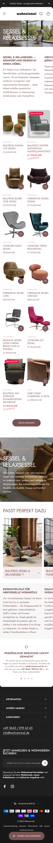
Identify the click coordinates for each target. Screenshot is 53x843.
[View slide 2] (24, 678)
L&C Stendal (8, 337)
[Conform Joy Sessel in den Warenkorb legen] (45, 328)
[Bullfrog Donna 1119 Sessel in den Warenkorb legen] (21, 133)
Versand (46, 826)
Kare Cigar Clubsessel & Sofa (38, 395)
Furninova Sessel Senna (38, 200)
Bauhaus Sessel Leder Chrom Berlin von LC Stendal (12, 345)
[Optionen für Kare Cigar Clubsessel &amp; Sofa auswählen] (45, 381)
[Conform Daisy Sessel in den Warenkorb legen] (21, 234)
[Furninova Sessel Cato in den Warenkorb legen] (21, 281)
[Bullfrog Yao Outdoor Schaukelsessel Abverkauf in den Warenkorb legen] (21, 381)
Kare (29, 390)
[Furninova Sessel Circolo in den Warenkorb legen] (45, 281)
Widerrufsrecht (33, 826)
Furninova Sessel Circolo (38, 294)
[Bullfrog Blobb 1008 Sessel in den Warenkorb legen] (21, 187)
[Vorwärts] (49, 3)
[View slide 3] (28, 678)
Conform (7, 242)
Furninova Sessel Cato (13, 294)
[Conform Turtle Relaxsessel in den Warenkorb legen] (45, 234)
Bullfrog (7, 142)
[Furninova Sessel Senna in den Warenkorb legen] (45, 187)
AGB (40, 826)
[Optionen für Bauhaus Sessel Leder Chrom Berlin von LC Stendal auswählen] (21, 328)
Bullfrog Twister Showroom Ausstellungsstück (39, 148)
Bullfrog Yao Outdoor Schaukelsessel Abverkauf (12, 398)
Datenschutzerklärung (10, 826)
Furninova (32, 195)
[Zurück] (4, 3)
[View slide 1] (21, 678)
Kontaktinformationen (26, 830)
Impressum (22, 826)
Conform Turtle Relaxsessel (37, 247)
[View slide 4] (32, 678)
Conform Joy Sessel (35, 342)
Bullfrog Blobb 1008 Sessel (12, 200)
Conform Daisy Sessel (12, 247)
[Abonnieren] (45, 763)
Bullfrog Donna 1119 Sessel (13, 147)
